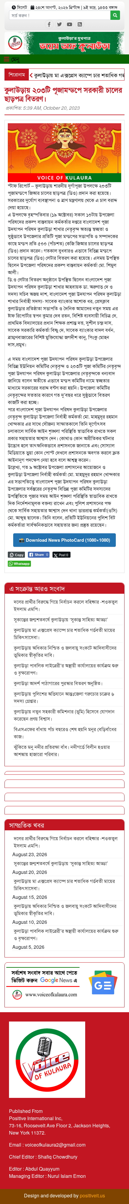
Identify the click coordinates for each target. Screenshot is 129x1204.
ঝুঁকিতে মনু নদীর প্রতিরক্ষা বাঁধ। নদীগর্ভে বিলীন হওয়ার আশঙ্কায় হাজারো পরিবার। (62, 750)
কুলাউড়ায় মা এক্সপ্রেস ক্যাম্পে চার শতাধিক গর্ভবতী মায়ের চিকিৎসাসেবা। (64, 634)
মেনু (14, 58)
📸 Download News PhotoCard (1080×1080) (64, 540)
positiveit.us (92, 1195)
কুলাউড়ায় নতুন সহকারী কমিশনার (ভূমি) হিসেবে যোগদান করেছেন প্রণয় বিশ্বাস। (64, 715)
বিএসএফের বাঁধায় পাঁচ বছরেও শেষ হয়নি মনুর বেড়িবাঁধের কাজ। (65, 733)
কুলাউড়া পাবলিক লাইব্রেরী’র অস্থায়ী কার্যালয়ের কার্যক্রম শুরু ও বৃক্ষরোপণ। (66, 669)
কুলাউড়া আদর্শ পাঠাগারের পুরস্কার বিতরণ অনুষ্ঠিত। (58, 683)
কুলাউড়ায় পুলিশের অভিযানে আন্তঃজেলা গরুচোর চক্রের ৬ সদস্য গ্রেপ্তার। (64, 697)
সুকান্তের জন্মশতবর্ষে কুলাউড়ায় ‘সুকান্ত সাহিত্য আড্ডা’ (61, 619)
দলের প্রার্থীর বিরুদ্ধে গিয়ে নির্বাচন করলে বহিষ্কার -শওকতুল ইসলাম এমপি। (66, 605)
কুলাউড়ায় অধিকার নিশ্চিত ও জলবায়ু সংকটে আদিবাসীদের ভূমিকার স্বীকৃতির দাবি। (65, 651)
